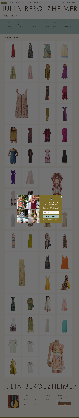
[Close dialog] (60, 197)
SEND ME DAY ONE (50, 216)
